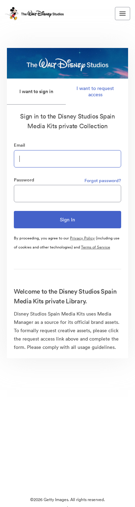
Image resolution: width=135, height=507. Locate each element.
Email (19, 145)
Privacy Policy (82, 238)
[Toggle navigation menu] (122, 13)
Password (24, 180)
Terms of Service (95, 247)
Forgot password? (102, 180)
